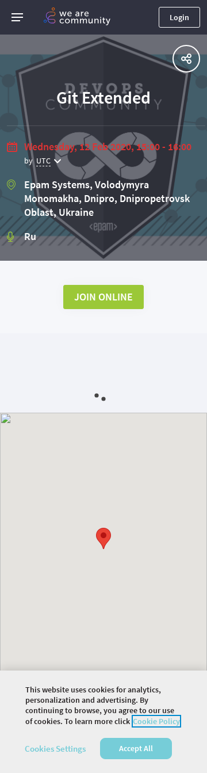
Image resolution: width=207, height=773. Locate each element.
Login (179, 17)
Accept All (136, 748)
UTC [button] (43, 160)
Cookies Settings (55, 748)
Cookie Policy (156, 721)
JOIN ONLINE (103, 296)
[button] (17, 17)
